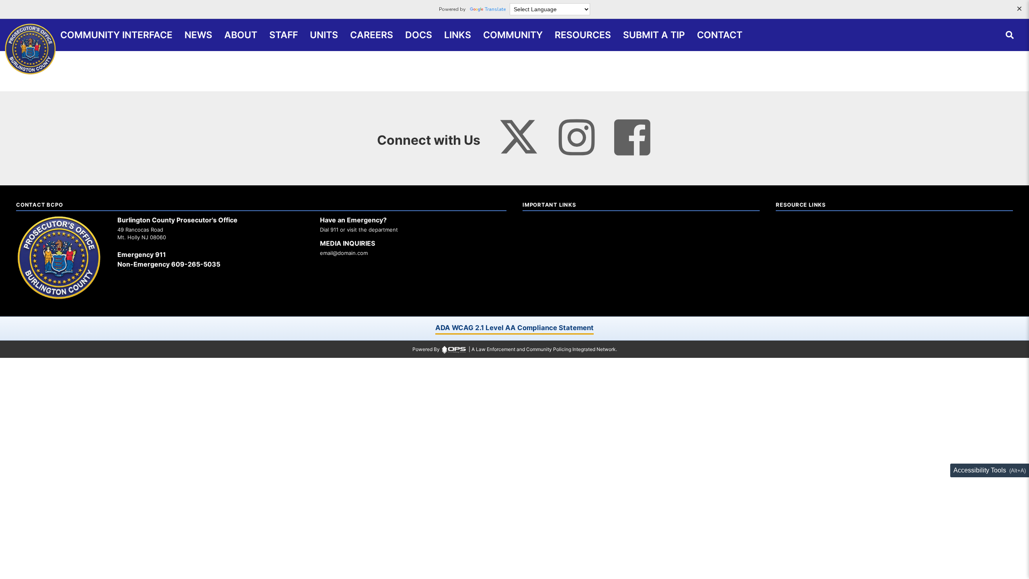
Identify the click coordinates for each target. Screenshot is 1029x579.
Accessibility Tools (979, 470)
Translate (495, 9)
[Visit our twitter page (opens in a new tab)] (518, 132)
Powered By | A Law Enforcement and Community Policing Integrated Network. (514, 349)
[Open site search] (1009, 35)
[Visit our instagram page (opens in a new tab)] (576, 137)
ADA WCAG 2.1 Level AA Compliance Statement (514, 328)
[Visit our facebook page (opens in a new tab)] (632, 137)
